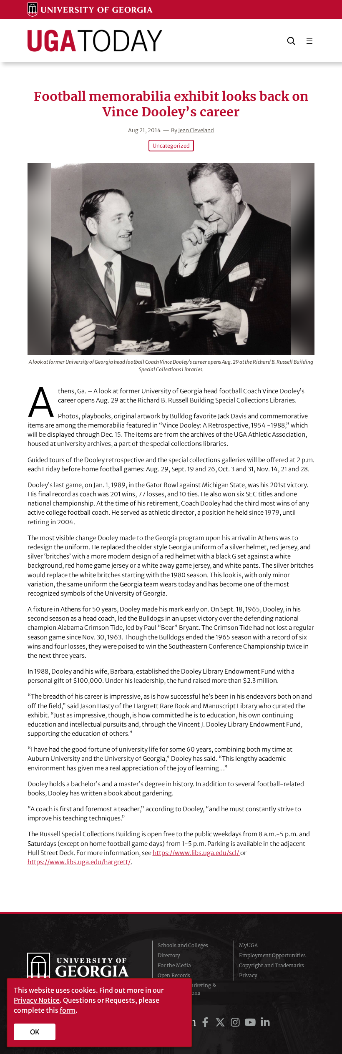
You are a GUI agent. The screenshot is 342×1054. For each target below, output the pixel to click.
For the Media (174, 965)
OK (35, 1032)
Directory (169, 955)
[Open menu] (309, 41)
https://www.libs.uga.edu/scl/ (196, 853)
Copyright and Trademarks (271, 965)
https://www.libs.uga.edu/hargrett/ (79, 862)
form (67, 1010)
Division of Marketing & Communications (187, 989)
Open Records (174, 975)
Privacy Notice (37, 1000)
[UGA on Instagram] (236, 1022)
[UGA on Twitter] (221, 1022)
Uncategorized (171, 145)
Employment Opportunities (272, 955)
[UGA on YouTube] (251, 1022)
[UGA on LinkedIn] (265, 1022)
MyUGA (248, 945)
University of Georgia (83, 969)
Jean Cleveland (196, 130)
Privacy (248, 975)
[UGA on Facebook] (206, 1022)
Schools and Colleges (183, 945)
